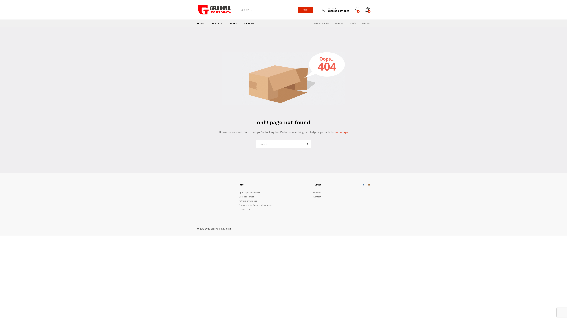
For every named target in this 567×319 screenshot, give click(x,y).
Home (200, 23)
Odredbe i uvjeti (246, 197)
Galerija (352, 23)
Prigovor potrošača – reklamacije (255, 205)
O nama (339, 23)
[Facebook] (363, 185)
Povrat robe (245, 209)
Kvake (233, 23)
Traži (305, 10)
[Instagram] (368, 185)
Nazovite (332, 8)
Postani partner (321, 23)
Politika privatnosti (248, 201)
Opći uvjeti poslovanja (249, 192)
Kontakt (366, 23)
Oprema (249, 23)
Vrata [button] (215, 23)
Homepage (341, 132)
